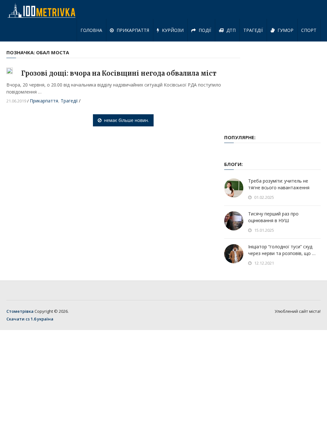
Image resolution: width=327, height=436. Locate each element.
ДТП (230, 30)
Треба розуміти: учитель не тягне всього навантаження (278, 184)
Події (204, 30)
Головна (91, 30)
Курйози (172, 30)
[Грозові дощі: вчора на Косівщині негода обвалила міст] (9, 71)
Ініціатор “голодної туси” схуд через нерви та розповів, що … (282, 250)
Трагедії (253, 30)
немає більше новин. (126, 120)
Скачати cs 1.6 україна (29, 319)
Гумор (284, 30)
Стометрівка (20, 311)
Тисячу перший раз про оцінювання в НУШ (273, 217)
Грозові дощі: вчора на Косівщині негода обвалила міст (119, 73)
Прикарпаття (132, 30)
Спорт (308, 30)
